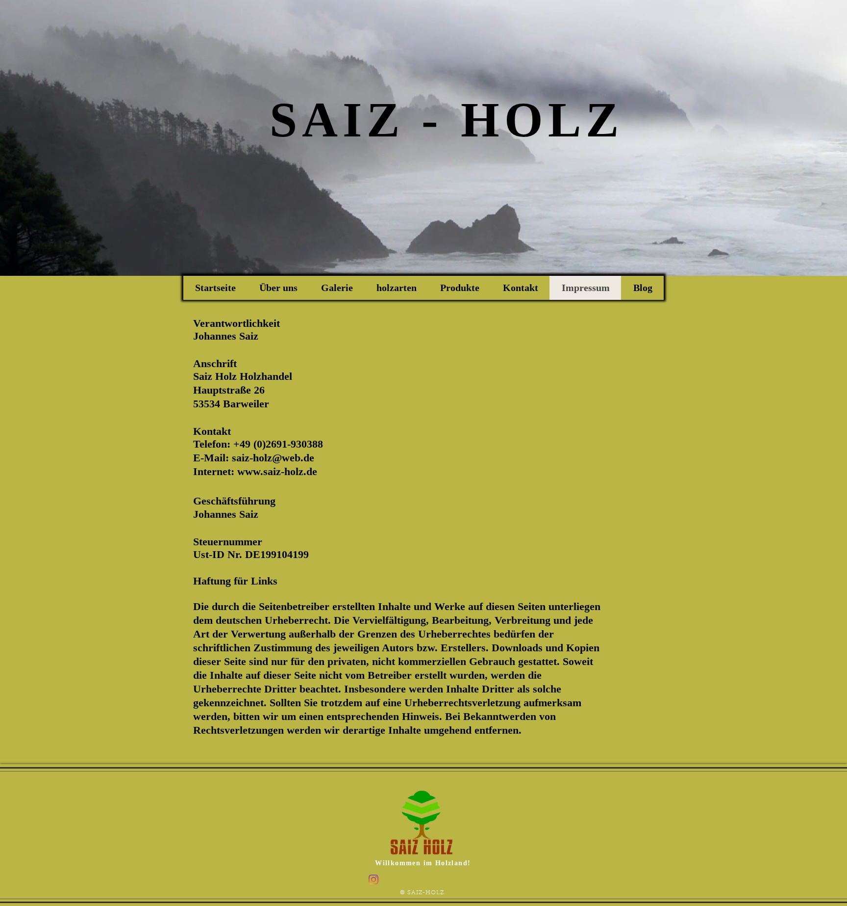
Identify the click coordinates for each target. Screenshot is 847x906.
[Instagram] (373, 879)
